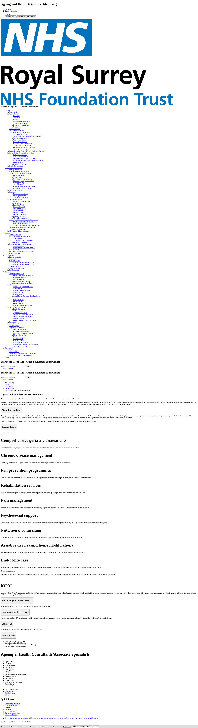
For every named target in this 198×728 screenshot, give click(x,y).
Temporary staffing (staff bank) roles (21, 251)
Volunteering (13, 259)
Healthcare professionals (21, 125)
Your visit (16, 116)
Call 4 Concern (14, 350)
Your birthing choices (20, 138)
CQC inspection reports (21, 329)
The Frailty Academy (16, 166)
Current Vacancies (15, 235)
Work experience (14, 253)
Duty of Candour (18, 340)
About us (8, 272)
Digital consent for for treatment (23, 188)
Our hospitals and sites (16, 274)
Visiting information (15, 170)
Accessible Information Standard (23, 333)
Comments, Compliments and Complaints (22, 354)
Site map (8, 9)
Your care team (18, 184)
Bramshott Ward (18, 205)
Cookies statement (19, 337)
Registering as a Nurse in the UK (24, 248)
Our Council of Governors (17, 307)
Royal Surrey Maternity (16, 131)
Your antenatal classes (20, 142)
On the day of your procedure (22, 179)
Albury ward (17, 203)
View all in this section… (21, 149)
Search (3, 366)
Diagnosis (16, 119)
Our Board (12, 298)
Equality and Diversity (16, 324)
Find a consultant (14, 129)
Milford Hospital (18, 279)
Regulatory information (16, 327)
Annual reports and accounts (22, 305)
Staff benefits (17, 238)
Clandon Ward (18, 210)
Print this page (9, 691)
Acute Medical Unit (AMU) (22, 201)
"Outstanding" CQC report (22, 145)
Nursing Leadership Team (21, 290)
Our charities (17, 294)
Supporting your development (23, 240)
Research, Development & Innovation (21, 153)
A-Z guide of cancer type (21, 121)
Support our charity (15, 266)
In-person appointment (20, 194)
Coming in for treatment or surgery (20, 173)
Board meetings (18, 303)
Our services (9, 110)
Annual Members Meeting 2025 (23, 262)
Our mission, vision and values (23, 287)
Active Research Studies (21, 157)
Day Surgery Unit (19, 216)
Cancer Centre (13, 114)
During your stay (18, 183)
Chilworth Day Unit (19, 209)
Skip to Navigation (11, 11)
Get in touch (9, 348)
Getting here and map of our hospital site (22, 227)
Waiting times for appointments (19, 171)
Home (7, 384)
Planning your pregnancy (21, 132)
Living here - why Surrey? (21, 242)
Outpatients (12, 192)
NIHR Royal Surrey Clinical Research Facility (28, 160)
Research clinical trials (16, 268)
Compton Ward (18, 212)
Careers (7, 233)
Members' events (14, 261)
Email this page (10, 693)
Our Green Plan (18, 292)
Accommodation (18, 246)
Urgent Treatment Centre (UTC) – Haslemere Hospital (27, 151)
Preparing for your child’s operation (24, 186)
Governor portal (18, 318)
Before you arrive (19, 175)
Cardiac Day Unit (19, 207)
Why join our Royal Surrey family (20, 236)
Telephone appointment (20, 197)
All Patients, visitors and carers (19, 231)
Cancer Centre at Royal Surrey (23, 283)
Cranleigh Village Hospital (22, 281)
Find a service (13, 112)
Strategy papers (14, 326)
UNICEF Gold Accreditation (22, 144)
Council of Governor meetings (23, 314)
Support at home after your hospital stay (26, 225)
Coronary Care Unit (19, 214)
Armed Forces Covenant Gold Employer (26, 296)
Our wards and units (15, 199)
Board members (18, 300)
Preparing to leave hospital (21, 223)
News (7, 357)
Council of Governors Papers (22, 316)
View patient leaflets (15, 190)
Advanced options (7, 368)
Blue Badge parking (19, 229)
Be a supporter (9, 255)
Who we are (13, 285)
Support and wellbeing (20, 123)
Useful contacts (14, 352)
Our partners (13, 322)
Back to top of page (11, 689)
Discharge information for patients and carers (23, 220)
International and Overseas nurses (20, 244)
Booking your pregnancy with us (24, 147)
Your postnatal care (19, 140)
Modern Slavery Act (19, 335)
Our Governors (14, 270)
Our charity (17, 127)
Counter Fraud (18, 339)
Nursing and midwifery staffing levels (25, 344)
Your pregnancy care (20, 134)
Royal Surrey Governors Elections (24, 320)
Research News (18, 162)
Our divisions (17, 288)
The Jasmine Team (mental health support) (27, 136)
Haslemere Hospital (19, 277)
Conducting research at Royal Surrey (25, 158)
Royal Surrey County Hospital (23, 275)
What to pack (17, 177)
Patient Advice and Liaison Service (20, 355)
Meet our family (14, 249)
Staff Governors (18, 311)
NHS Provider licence (20, 342)
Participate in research (20, 155)
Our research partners (20, 164)
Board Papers (17, 301)
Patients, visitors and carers (13, 168)
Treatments (16, 118)
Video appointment (19, 196)
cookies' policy (67, 726)
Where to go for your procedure (23, 181)
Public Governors (19, 309)
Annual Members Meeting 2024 (23, 264)
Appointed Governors (20, 313)
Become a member (15, 257)
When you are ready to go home (23, 222)
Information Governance (21, 331)
